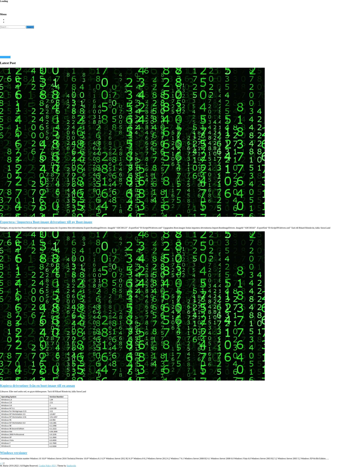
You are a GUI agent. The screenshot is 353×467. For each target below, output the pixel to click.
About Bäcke (12, 22)
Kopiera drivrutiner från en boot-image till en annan (37, 385)
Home (8, 20)
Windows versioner (13, 453)
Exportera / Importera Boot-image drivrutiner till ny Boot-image (46, 222)
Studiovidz (71, 466)
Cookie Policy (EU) (47, 466)
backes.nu (18, 6)
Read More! (5, 57)
